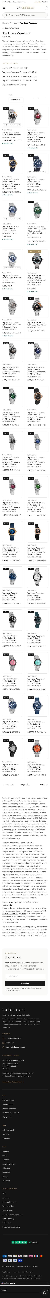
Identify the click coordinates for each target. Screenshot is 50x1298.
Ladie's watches (8, 1104)
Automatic (14, 914)
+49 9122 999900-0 (13, 1038)
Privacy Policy (34, 988)
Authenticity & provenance (12, 1214)
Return (5, 1176)
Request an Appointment (12, 1082)
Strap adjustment (9, 1202)
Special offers (7, 1210)
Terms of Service (10, 990)
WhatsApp (9, 1043)
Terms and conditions (23, 1266)
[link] (9, 784)
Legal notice (6, 1272)
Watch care (7, 1223)
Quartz (23, 914)
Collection (6, 1172)
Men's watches (8, 1100)
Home (4, 23)
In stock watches (9, 1109)
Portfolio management (11, 1227)
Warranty (6, 1180)
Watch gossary (8, 1219)
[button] (46, 7)
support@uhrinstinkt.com (15, 1047)
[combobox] (25, 15)
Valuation (6, 1138)
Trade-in (5, 1134)
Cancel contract (27, 1272)
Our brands (6, 1117)
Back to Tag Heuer (10, 28)
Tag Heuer (14, 23)
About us (5, 1198)
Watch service (8, 1206)
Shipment (6, 1168)
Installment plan (8, 1164)
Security (5, 1151)
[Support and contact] (44, 1292)
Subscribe (25, 983)
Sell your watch (8, 1130)
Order (4, 1156)
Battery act (16, 1272)
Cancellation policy (8, 1266)
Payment (5, 1160)
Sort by (10, 95)
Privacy (35, 1266)
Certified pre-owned (10, 1113)
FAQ (3, 1194)
